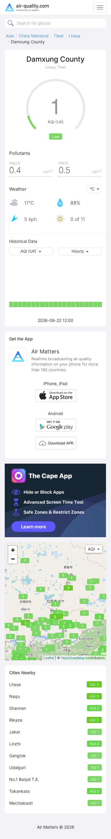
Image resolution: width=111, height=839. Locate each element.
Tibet (59, 35)
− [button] (13, 559)
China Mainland (34, 35)
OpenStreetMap (73, 658)
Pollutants (19, 153)
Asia (10, 35)
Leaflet (49, 658)
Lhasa (74, 35)
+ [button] (13, 550)
